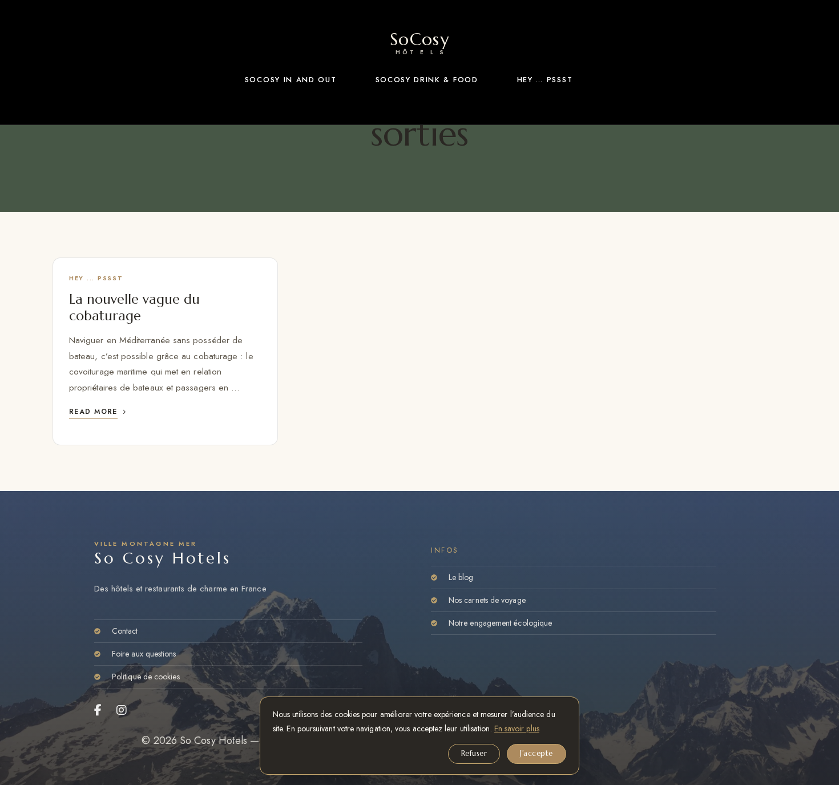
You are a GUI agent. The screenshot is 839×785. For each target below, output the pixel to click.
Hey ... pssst (96, 278)
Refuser (474, 753)
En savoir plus (516, 728)
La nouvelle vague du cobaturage (134, 307)
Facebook (98, 710)
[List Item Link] (228, 631)
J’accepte (536, 753)
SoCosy (419, 40)
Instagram (121, 710)
